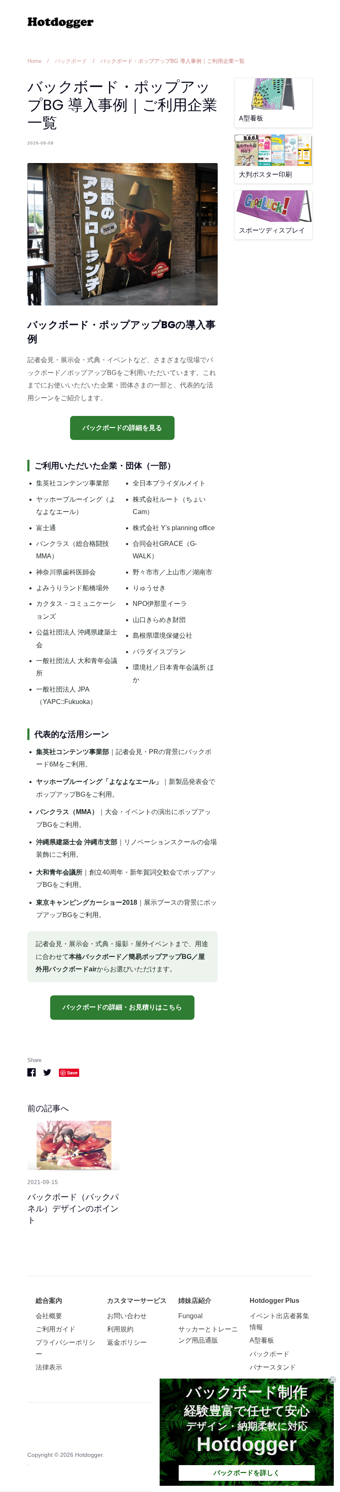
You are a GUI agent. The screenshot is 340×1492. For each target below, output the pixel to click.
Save (72, 1072)
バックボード (269, 1353)
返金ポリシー (127, 1342)
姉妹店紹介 (194, 1300)
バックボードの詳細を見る (122, 427)
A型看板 (262, 1340)
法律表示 (49, 1367)
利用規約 (120, 1329)
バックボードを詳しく (247, 1472)
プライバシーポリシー (65, 1348)
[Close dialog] (332, 1380)
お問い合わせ (127, 1315)
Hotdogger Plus (274, 1300)
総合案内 (49, 1300)
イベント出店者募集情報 (279, 1321)
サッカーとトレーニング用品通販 (208, 1335)
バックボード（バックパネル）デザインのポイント (73, 1208)
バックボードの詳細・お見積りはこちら (122, 1007)
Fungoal (190, 1315)
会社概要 (49, 1315)
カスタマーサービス (137, 1300)
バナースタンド (273, 1367)
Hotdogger (88, 1454)
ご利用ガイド (55, 1329)
